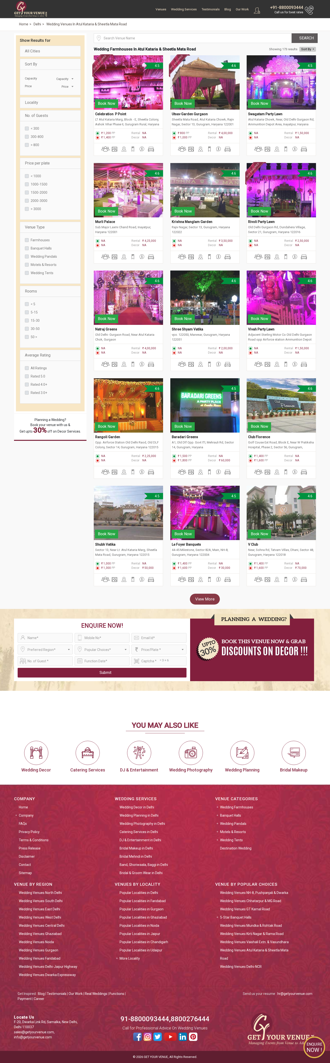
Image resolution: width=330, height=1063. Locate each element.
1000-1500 (39, 184)
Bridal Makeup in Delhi (136, 848)
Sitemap (25, 873)
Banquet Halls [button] (230, 815)
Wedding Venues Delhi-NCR (241, 967)
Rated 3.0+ (39, 393)
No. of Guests (36, 115)
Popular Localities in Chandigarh (144, 942)
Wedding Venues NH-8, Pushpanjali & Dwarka (254, 893)
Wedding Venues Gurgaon (38, 950)
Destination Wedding (235, 848)
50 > (34, 337)
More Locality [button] (130, 958)
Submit (105, 672)
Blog (227, 9)
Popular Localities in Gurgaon (142, 909)
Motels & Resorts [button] (233, 832)
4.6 (233, 66)
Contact (25, 865)
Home (23, 807)
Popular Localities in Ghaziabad (143, 917)
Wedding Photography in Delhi (142, 824)
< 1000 (36, 176)
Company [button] (26, 815)
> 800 (35, 145)
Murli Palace (105, 222)
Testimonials (210, 9)
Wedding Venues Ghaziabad (40, 934)
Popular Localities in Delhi (139, 893)
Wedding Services (184, 9)
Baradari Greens (185, 437)
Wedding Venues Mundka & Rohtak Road (251, 925)
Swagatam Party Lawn (265, 114)
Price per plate (37, 163)
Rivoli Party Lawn (261, 222)
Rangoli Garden (107, 437)
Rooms (31, 291)
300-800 (37, 137)
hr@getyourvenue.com (294, 994)
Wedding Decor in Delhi (137, 807)
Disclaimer (27, 856)
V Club (253, 544)
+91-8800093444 (286, 7)
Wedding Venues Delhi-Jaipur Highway (48, 967)
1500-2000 (39, 192)
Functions (116, 994)
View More (205, 599)
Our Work (242, 9)
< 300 (35, 128)
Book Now (106, 103)
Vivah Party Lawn (261, 329)
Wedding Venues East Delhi (39, 909)
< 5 (33, 304)
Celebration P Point (110, 114)
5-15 (34, 312)
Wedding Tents (42, 273)
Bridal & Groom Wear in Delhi (141, 873)
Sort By (31, 64)
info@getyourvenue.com (33, 1037)
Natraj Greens (106, 329)
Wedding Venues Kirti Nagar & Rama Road (252, 934)
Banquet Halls (41, 248)
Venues (161, 9)
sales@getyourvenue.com (34, 1032)
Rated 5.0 (38, 376)
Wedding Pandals (44, 256)
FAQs (23, 824)
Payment (25, 999)
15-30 (35, 320)
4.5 (156, 66)
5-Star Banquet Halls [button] (235, 917)
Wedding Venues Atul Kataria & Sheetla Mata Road (254, 954)
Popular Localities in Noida (139, 925)
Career (39, 999)
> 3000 (36, 209)
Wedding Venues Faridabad (39, 958)
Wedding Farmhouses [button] (236, 807)
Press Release (30, 848)
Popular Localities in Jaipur (140, 934)
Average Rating (37, 355)
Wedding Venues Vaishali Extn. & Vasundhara (254, 942)
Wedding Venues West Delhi (40, 917)
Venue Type (35, 227)
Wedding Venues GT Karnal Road (245, 909)
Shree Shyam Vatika (187, 329)
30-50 (35, 329)
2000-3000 (39, 201)
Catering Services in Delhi (139, 832)
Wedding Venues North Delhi (40, 893)
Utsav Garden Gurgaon (190, 114)
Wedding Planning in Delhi (139, 815)
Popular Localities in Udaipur (141, 950)
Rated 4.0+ (39, 384)
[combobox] (62, 78)
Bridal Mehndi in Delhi (136, 856)
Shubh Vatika (105, 544)
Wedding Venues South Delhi (41, 901)
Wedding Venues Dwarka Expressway (47, 975)
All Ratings (39, 368)
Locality (31, 102)
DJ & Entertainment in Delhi (140, 840)
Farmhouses (40, 240)
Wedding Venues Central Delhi (42, 925)
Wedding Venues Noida (36, 942)
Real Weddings (96, 994)
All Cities (32, 51)
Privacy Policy (29, 832)
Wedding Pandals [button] (233, 824)
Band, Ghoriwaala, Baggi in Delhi (144, 865)
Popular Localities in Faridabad (143, 901)
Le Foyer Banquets (187, 544)
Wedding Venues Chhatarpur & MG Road (250, 901)
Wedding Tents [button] (231, 840)
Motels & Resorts (44, 265)
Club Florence (259, 437)
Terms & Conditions (34, 840)
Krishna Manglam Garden (192, 222)
